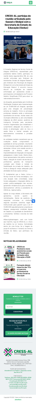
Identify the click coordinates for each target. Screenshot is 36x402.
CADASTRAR (18, 311)
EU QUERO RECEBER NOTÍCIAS (18, 333)
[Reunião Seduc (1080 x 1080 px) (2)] (18, 49)
